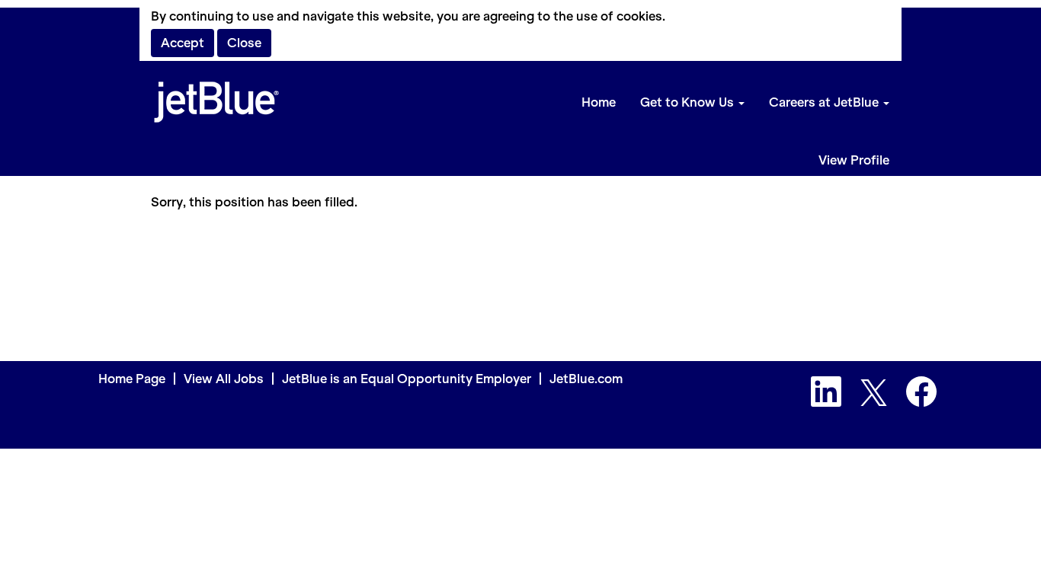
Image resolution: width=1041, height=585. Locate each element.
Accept (182, 42)
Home (598, 102)
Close (244, 42)
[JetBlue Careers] (216, 102)
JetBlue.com (586, 378)
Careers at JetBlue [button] (825, 102)
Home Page (131, 378)
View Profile (853, 160)
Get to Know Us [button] (688, 102)
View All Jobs (224, 378)
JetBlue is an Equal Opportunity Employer (406, 378)
